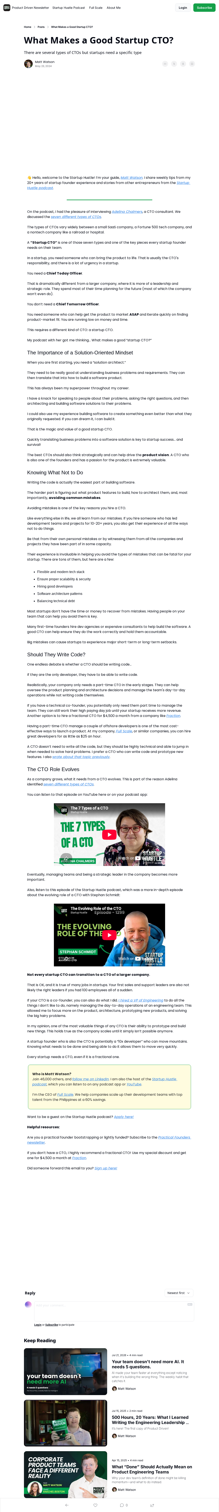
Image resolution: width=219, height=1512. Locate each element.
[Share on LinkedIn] (192, 64)
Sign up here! (106, 1168)
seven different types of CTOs (76, 216)
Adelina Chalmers (127, 211)
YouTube (134, 1084)
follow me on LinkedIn (90, 1079)
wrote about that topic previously (81, 756)
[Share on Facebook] (165, 64)
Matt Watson (132, 177)
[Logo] (6, 7)
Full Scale (124, 731)
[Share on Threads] (183, 64)
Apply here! (124, 1116)
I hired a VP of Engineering (140, 1000)
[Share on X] (174, 64)
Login (37, 1325)
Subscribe (51, 1325)
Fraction (173, 715)
